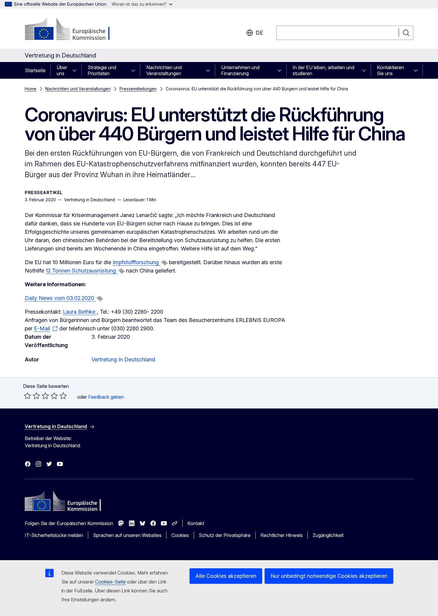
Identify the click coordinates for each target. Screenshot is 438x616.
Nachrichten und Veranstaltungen (164, 70)
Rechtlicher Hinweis (281, 535)
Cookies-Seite (110, 582)
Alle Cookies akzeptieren (225, 576)
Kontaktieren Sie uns (390, 70)
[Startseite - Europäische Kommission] (73, 30)
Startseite (35, 70)
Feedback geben (106, 397)
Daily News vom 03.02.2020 (60, 298)
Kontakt (195, 523)
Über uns (62, 70)
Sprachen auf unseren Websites (127, 535)
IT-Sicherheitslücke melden (54, 535)
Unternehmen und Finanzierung (240, 70)
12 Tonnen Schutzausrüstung (81, 270)
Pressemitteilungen (138, 88)
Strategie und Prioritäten (102, 70)
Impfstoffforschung (136, 262)
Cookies (180, 535)
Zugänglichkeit (328, 535)
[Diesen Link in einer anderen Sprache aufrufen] (164, 263)
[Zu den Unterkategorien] (76, 70)
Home (30, 88)
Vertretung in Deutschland (123, 359)
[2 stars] (32, 396)
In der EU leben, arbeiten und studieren (323, 70)
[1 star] (27, 396)
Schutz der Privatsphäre (225, 535)
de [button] (259, 33)
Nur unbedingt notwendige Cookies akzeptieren (329, 576)
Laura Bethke (80, 312)
